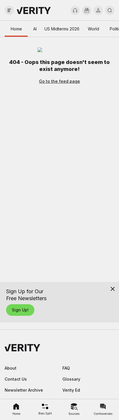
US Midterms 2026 (61, 28)
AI (35, 28)
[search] (109, 10)
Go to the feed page (59, 81)
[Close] (112, 289)
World (93, 28)
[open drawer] (9, 10)
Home (16, 28)
